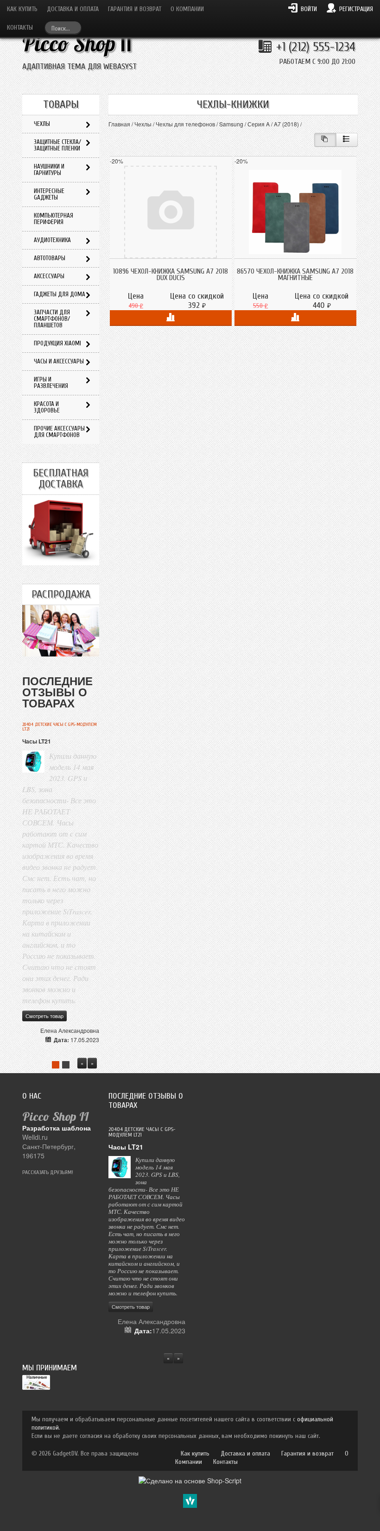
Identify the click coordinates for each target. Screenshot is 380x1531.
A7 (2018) (286, 124)
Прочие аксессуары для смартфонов (59, 431)
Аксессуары (49, 276)
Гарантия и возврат (134, 9)
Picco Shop (77, 43)
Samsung (231, 124)
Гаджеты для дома (59, 294)
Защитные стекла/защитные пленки (57, 145)
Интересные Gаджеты (49, 194)
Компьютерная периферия (53, 218)
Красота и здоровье (47, 407)
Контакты (20, 27)
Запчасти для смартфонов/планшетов (52, 319)
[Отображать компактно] (325, 140)
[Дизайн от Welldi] (190, 1500)
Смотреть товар (44, 1015)
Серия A (258, 124)
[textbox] (63, 27)
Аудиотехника (52, 240)
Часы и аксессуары (59, 361)
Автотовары (49, 258)
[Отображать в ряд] (347, 140)
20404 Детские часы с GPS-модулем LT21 (59, 727)
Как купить (22, 9)
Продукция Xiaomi (57, 343)
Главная (119, 124)
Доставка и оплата (73, 9)
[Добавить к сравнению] (171, 318)
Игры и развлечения (51, 382)
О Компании (187, 9)
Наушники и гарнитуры (49, 169)
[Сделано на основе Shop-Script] (190, 1479)
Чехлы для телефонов (185, 124)
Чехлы (143, 124)
